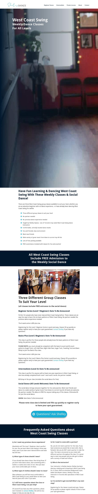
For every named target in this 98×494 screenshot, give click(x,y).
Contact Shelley (58, 329)
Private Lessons (71, 5)
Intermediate (60, 5)
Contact (87, 5)
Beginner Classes (49, 5)
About (80, 5)
